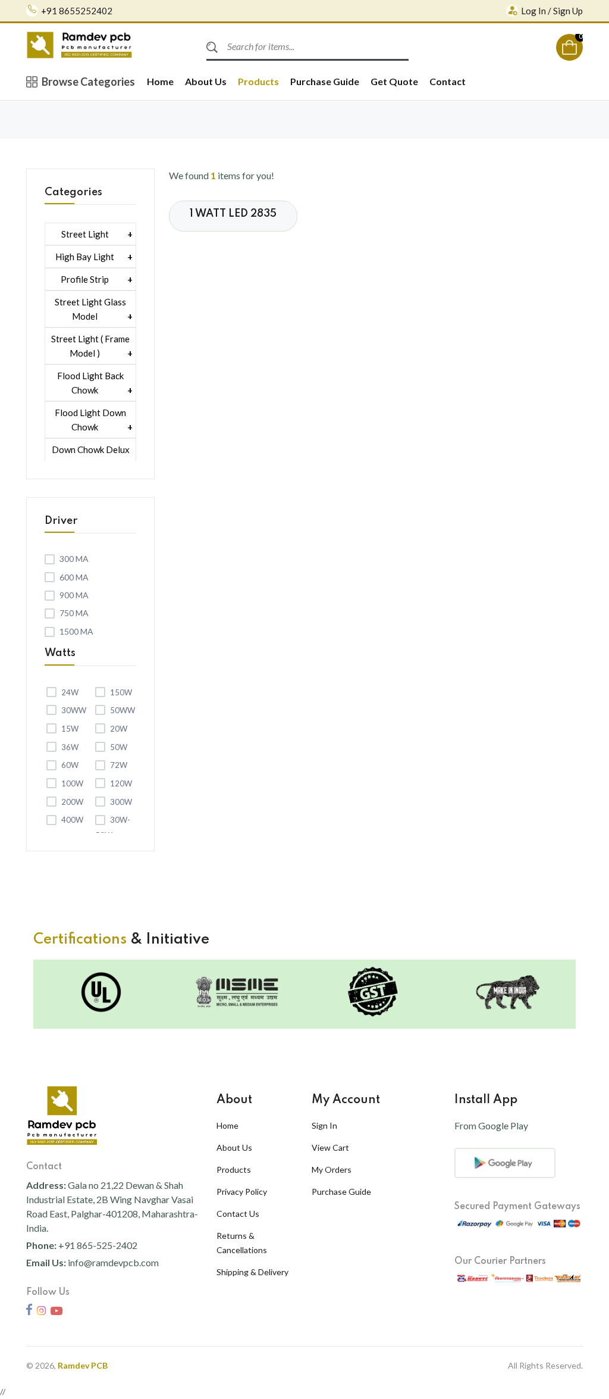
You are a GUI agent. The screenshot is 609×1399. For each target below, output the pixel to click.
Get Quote (394, 81)
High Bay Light (84, 256)
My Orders (331, 1169)
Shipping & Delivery (252, 1272)
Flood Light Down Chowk (90, 419)
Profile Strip (85, 279)
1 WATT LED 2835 (233, 213)
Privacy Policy (241, 1191)
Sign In (324, 1125)
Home (160, 81)
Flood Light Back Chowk (90, 382)
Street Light (85, 234)
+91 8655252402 (76, 11)
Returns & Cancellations (241, 1243)
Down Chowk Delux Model (91, 456)
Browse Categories (88, 81)
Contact (447, 81)
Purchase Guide (324, 81)
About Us (206, 81)
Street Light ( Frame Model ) (90, 345)
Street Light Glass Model (90, 308)
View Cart (330, 1147)
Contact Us (237, 1213)
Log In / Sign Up (552, 11)
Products (258, 81)
